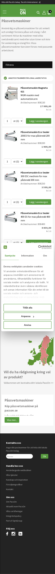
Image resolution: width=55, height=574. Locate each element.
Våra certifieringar (14, 511)
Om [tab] (45, 255)
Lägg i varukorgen (38, 120)
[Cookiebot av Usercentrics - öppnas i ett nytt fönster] (38, 247)
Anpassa (25, 316)
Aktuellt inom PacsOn (15, 506)
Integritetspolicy (13, 516)
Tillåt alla (27, 307)
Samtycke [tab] (10, 255)
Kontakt (9, 489)
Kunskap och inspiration (17, 479)
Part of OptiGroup (14, 520)
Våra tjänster (12, 475)
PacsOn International (29, 2)
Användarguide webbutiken (18, 470)
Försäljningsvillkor (14, 484)
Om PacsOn (11, 501)
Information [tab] (27, 255)
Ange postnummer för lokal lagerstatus (27, 78)
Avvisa (27, 325)
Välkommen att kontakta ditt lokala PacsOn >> (28, 382)
